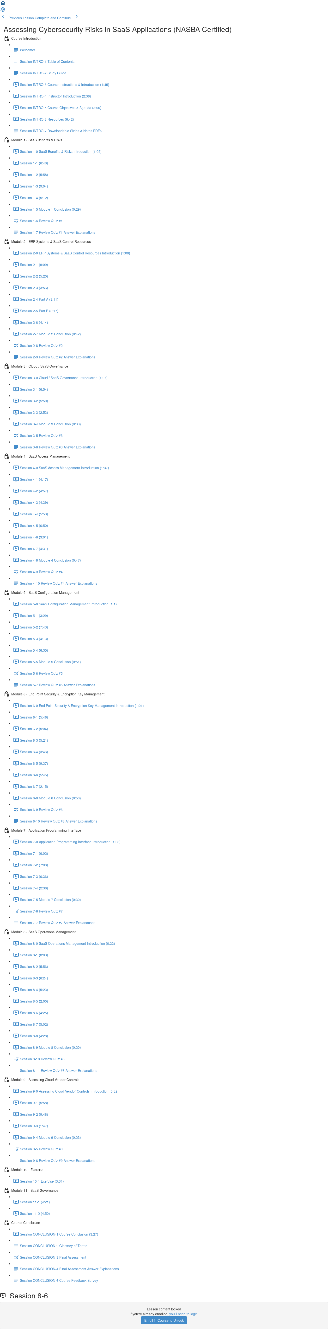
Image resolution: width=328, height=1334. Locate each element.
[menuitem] (3, 11)
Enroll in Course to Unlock (164, 1320)
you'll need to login (183, 1313)
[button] (3, 4)
